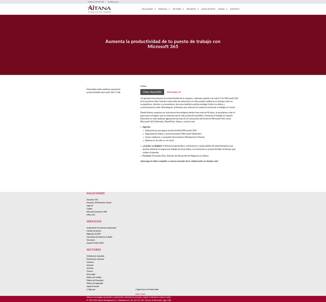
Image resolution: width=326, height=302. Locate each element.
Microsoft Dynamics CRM (97, 212)
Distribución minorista (95, 259)
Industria (90, 265)
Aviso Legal (91, 274)
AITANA (221, 9)
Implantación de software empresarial (101, 228)
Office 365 (91, 215)
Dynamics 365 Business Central (99, 203)
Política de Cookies (94, 277)
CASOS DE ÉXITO (208, 9)
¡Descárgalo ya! (174, 92)
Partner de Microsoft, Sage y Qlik (158, 300)
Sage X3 (90, 206)
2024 (137, 294)
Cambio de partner (94, 231)
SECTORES (177, 9)
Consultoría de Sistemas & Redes (99, 237)
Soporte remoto (93, 286)
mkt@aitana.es (123, 300)
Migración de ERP (93, 234)
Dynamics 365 (92, 200)
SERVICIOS (162, 9)
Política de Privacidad (95, 280)
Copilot (89, 209)
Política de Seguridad (95, 283)
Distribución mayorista (95, 256)
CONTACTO (234, 9)
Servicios (90, 268)
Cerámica (90, 262)
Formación (91, 240)
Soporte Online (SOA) (95, 243)
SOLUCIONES (147, 9)
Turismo (90, 271)
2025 (143, 294)
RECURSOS (191, 9)
